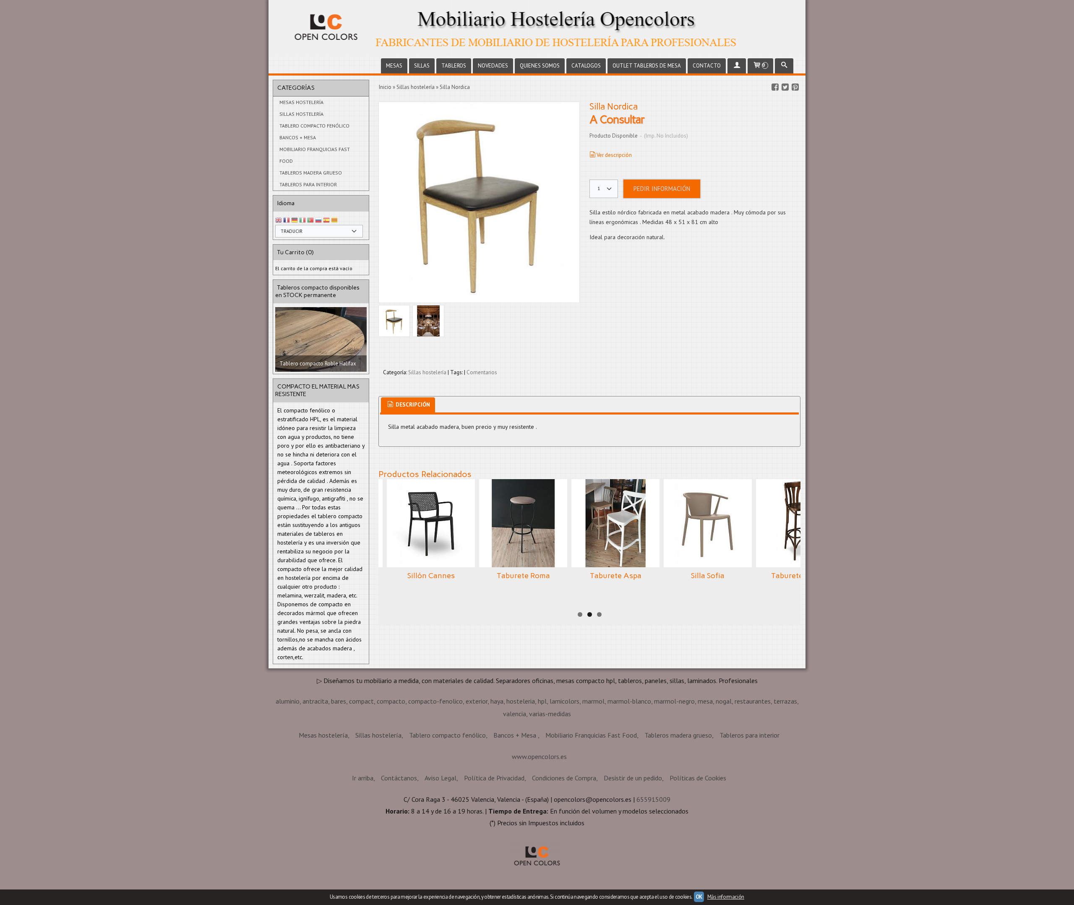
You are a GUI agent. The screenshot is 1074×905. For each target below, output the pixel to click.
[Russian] (318, 220)
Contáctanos (399, 835)
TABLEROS (453, 65)
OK (699, 896)
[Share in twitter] (785, 87)
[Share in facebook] (775, 87)
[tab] (408, 405)
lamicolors (564, 758)
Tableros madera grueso (310, 173)
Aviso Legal (440, 835)
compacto (391, 758)
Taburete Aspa (615, 575)
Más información (725, 896)
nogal (724, 758)
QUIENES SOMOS (540, 65)
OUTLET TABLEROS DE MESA (647, 65)
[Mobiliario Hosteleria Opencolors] (537, 28)
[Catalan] (335, 220)
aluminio (288, 758)
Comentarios (482, 372)
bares (338, 758)
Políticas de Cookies (698, 835)
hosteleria (520, 758)
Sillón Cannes (431, 575)
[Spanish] (326, 220)
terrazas (785, 758)
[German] (294, 220)
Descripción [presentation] (412, 404)
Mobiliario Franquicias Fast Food (314, 155)
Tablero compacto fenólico (314, 126)
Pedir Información (661, 189)
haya (496, 758)
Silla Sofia (708, 575)
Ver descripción (614, 155)
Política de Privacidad (494, 835)
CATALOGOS (586, 65)
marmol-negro (674, 758)
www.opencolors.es (539, 813)
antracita (315, 758)
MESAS (394, 65)
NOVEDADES (493, 65)
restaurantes (753, 758)
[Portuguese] (310, 220)
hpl (542, 758)
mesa (705, 758)
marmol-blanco (629, 758)
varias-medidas (550, 771)
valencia (514, 771)
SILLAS (422, 65)
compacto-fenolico (435, 758)
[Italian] (302, 220)
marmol (593, 758)
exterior (476, 758)
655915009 (653, 856)
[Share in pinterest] (795, 87)
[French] (286, 220)
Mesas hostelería (301, 102)
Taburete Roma (523, 575)
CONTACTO (707, 65)
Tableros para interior (308, 184)
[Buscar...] (784, 65)
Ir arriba (362, 835)
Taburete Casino (800, 575)
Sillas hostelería (301, 114)
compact (361, 758)
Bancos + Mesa (297, 137)
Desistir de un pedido (633, 835)
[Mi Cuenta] (736, 65)
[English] (278, 220)
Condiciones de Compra (564, 835)
